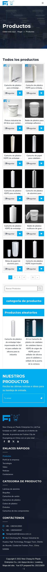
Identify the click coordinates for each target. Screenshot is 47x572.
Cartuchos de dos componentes (16, 511)
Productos (7, 456)
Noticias (6, 471)
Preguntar (10, 93)
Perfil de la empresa (11, 460)
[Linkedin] (9, 441)
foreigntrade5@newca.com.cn (18, 534)
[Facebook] (4, 441)
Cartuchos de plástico (11, 500)
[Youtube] (18, 441)
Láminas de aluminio (11, 489)
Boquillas (6, 493)
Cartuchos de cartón (11, 496)
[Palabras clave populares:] (40, 288)
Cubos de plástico (10, 504)
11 (33, 277)
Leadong (38, 562)
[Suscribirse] (41, 398)
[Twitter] (13, 441)
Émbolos (6, 507)
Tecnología (7, 463)
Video (5, 467)
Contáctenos (8, 474)
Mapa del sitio (8, 565)
